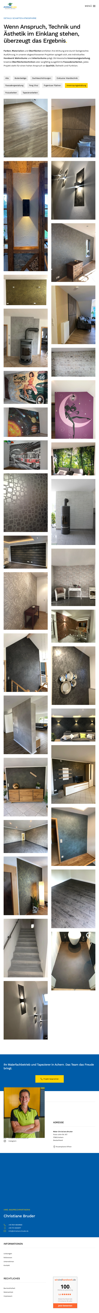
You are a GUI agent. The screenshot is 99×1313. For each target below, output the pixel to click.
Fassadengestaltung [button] (14, 85)
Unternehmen (9, 1261)
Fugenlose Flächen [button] (52, 85)
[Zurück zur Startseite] (10, 6)
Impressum (8, 1296)
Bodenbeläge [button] (20, 78)
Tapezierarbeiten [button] (30, 93)
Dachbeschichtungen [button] (41, 78)
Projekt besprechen (51, 1079)
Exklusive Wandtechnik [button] (67, 78)
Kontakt (7, 1265)
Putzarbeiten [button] (11, 93)
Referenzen (8, 1258)
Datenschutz (8, 1292)
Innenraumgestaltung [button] (76, 85)
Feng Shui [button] (33, 85)
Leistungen (8, 1254)
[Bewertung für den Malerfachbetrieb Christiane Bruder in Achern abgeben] (65, 1292)
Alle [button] (7, 78)
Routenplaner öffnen (63, 1147)
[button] (90, 6)
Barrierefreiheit (9, 1288)
